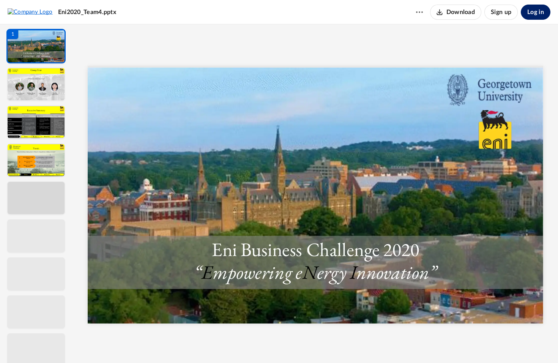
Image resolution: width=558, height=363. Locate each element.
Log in (535, 12)
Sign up (501, 12)
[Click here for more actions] (419, 12)
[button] (36, 46)
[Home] (30, 12)
